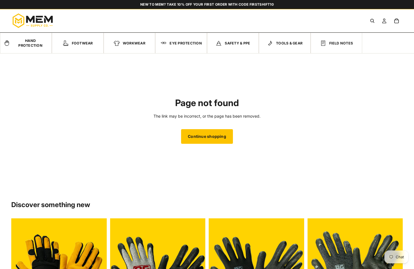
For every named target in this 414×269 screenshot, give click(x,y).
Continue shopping (207, 136)
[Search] (372, 21)
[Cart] (396, 21)
